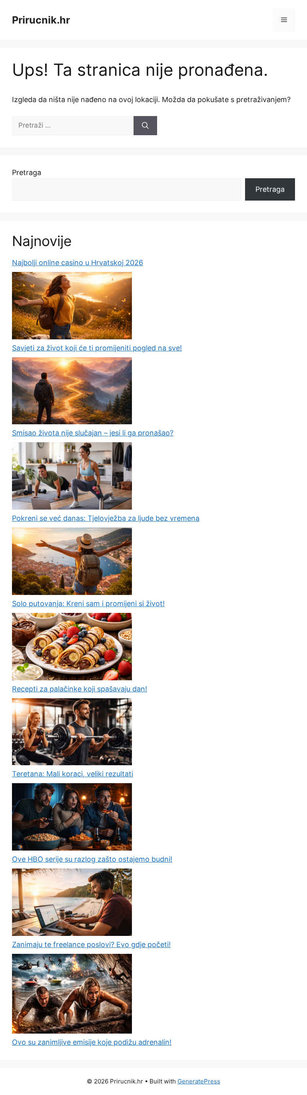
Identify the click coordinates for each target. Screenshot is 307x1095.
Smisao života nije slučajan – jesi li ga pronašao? (92, 433)
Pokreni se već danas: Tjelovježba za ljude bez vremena (105, 518)
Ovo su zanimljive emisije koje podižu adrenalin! (91, 1042)
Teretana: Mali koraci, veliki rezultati (72, 774)
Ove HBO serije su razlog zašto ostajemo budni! (92, 859)
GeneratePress (198, 1081)
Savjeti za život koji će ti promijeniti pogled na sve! (97, 348)
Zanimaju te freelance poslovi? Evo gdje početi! (91, 944)
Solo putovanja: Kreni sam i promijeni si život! (88, 603)
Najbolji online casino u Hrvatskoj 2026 (77, 262)
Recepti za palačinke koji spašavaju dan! (79, 689)
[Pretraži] (145, 125)
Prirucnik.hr (41, 20)
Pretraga (26, 172)
